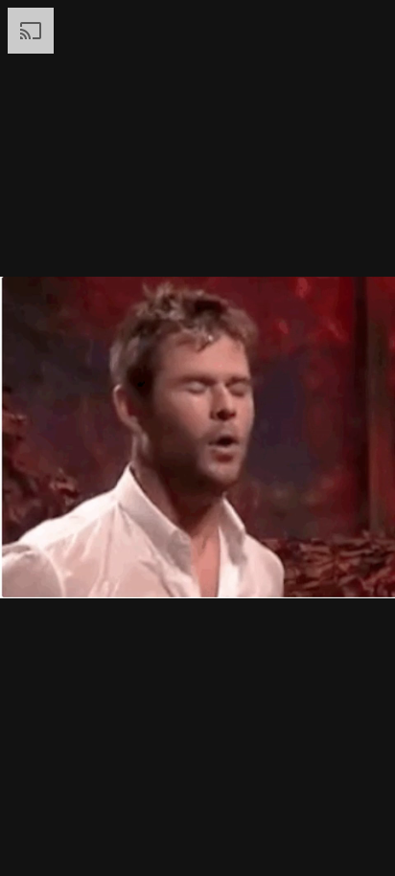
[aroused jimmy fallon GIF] (197, 438)
